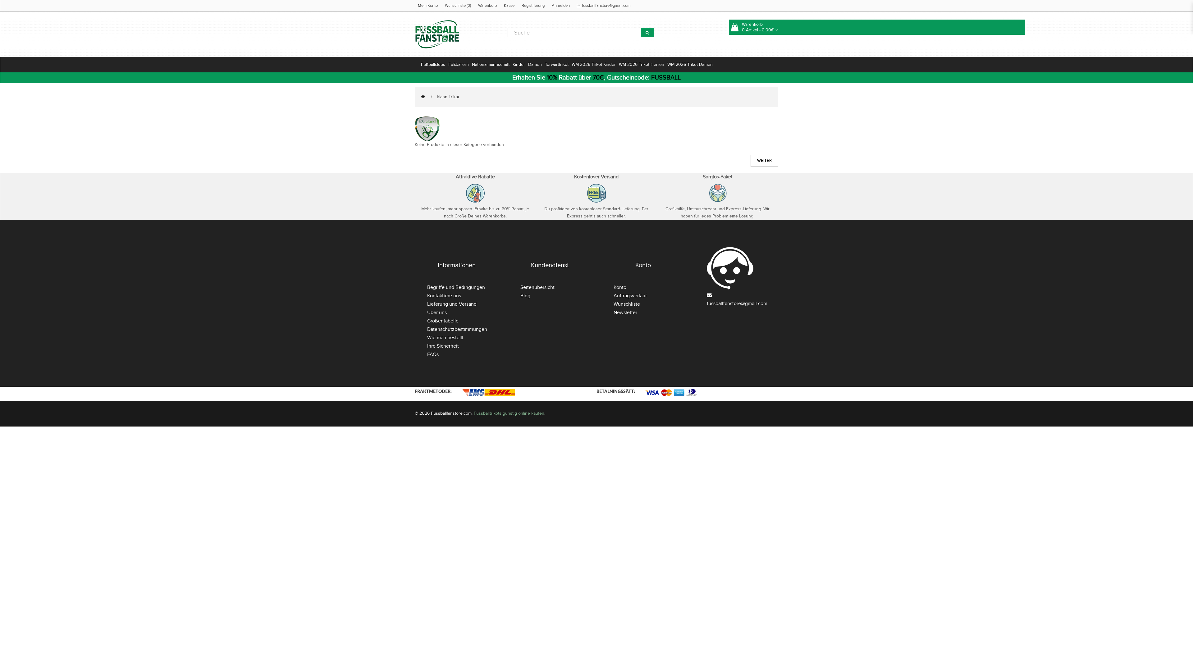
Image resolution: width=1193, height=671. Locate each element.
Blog (525, 296)
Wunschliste (627, 304)
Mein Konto (428, 5)
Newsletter (625, 312)
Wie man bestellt (445, 338)
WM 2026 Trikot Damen (690, 64)
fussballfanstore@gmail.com (606, 5)
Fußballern (458, 64)
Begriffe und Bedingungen (456, 287)
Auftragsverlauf (630, 296)
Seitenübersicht (537, 287)
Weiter (764, 160)
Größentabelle (443, 321)
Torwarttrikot (557, 64)
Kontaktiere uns (444, 296)
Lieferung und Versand (452, 304)
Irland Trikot (448, 96)
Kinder (519, 64)
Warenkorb (487, 5)
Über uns (437, 312)
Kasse (509, 5)
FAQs (433, 354)
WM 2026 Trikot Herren (641, 64)
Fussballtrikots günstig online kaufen (509, 413)
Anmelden (561, 5)
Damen (535, 64)
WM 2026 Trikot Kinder (594, 64)
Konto (620, 287)
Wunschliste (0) (458, 5)
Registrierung (533, 5)
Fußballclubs (433, 64)
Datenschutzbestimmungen (457, 329)
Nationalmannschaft (491, 64)
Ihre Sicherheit (443, 346)
